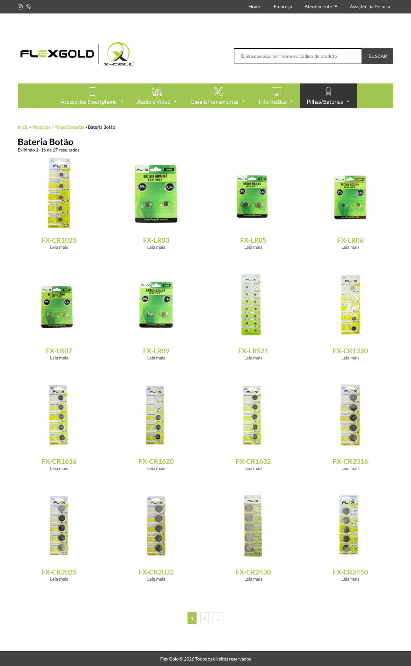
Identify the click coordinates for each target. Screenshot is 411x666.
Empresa (283, 7)
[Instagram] (20, 6)
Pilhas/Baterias (69, 127)
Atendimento (318, 7)
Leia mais (59, 247)
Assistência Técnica (370, 7)
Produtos (41, 127)
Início (23, 127)
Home (255, 7)
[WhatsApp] (28, 6)
